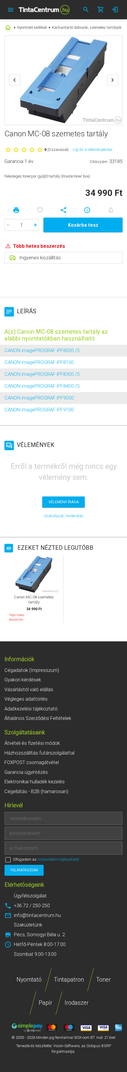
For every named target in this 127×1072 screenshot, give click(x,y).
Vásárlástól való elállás (28, 689)
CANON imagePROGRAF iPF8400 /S (42, 386)
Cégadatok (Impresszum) (31, 670)
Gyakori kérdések (22, 680)
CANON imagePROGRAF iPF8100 (39, 362)
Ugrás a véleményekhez (93, 149)
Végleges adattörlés (26, 699)
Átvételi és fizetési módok (32, 743)
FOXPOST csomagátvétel (31, 762)
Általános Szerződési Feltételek (37, 718)
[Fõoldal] (44, 9)
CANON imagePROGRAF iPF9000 (39, 398)
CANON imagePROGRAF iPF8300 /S (42, 374)
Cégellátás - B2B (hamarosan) (36, 791)
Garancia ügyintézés (26, 772)
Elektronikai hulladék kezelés (34, 782)
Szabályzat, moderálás (64, 516)
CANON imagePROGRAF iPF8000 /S (42, 350)
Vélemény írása (63, 502)
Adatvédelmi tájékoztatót (58, 859)
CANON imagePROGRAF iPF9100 (39, 410)
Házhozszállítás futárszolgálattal (39, 753)
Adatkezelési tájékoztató (31, 709)
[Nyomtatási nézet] (16, 210)
